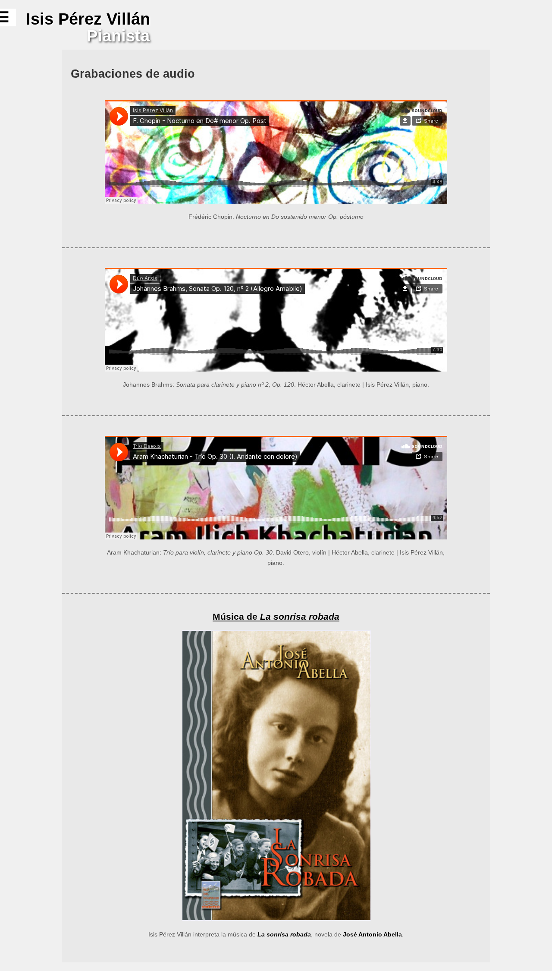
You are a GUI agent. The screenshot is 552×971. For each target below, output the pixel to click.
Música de (276, 616)
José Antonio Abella (372, 934)
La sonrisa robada (284, 934)
